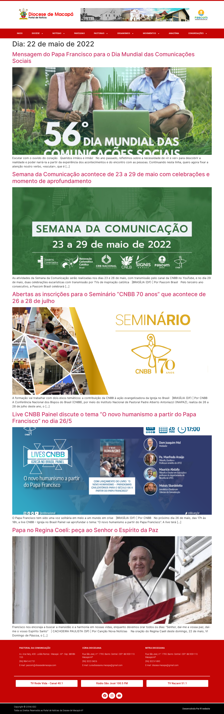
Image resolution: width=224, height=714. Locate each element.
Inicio (20, 33)
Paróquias (79, 33)
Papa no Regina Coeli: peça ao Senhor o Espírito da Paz (85, 530)
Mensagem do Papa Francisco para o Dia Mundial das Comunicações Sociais (103, 57)
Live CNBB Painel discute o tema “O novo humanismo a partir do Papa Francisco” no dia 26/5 (104, 417)
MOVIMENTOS (149, 33)
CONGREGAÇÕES (196, 33)
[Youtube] (119, 695)
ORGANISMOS (123, 33)
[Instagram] (112, 695)
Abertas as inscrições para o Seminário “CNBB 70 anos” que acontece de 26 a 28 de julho (109, 297)
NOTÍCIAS (56, 33)
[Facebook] (105, 695)
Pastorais (99, 33)
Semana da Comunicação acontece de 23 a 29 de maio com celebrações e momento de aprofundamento (111, 177)
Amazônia (174, 33)
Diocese (36, 33)
